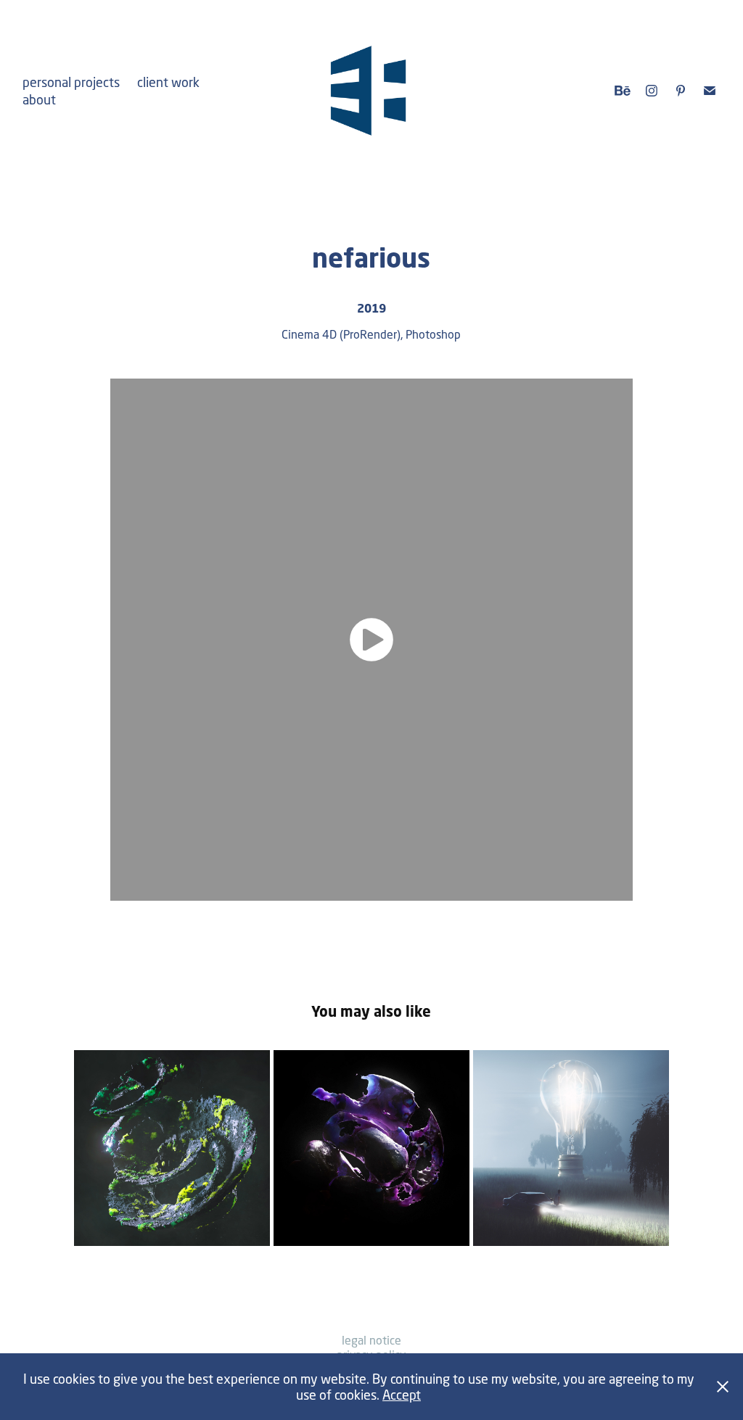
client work (168, 82)
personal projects (71, 82)
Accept (401, 1395)
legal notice (371, 1340)
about (39, 99)
